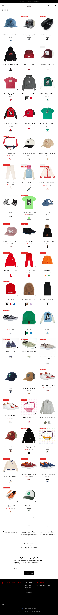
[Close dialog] (43, 290)
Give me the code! (29, 317)
